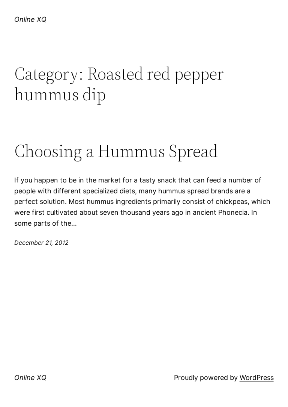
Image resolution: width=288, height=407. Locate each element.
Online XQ (30, 19)
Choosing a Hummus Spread (116, 151)
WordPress (257, 377)
